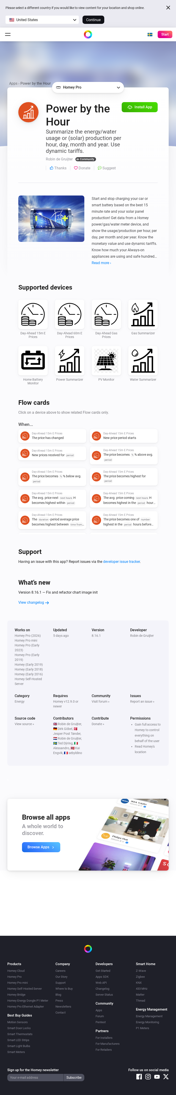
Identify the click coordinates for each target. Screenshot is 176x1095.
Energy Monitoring (147, 1022)
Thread (140, 1000)
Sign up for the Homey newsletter (33, 1070)
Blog (58, 994)
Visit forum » (101, 701)
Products (14, 964)
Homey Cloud (16, 970)
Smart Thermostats (20, 1034)
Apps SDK (102, 976)
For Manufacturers (108, 1043)
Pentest (101, 1022)
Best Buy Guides (19, 1015)
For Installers (104, 1037)
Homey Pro (14, 976)
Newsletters (63, 1006)
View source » (24, 724)
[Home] (88, 34)
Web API (101, 982)
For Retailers (104, 1049)
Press (59, 1000)
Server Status (104, 994)
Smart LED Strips (18, 1040)
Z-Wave (141, 970)
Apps (13, 83)
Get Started (103, 970)
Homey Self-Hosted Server (24, 988)
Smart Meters (16, 1052)
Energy (20, 701)
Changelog (102, 988)
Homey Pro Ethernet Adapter (25, 1006)
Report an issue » (142, 701)
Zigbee (140, 976)
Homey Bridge (16, 994)
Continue (93, 20)
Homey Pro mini (17, 982)
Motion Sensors (17, 1022)
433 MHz (141, 988)
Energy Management (149, 1016)
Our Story (61, 976)
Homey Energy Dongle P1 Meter (27, 1000)
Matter (140, 994)
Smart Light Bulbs (18, 1046)
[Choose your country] (150, 34)
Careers (60, 970)
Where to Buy (64, 988)
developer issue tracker (121, 561)
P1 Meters (142, 1028)
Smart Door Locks (19, 1028)
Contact (60, 1012)
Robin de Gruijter (142, 635)
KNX (139, 982)
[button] (42, 20)
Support (60, 982)
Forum (100, 1016)
